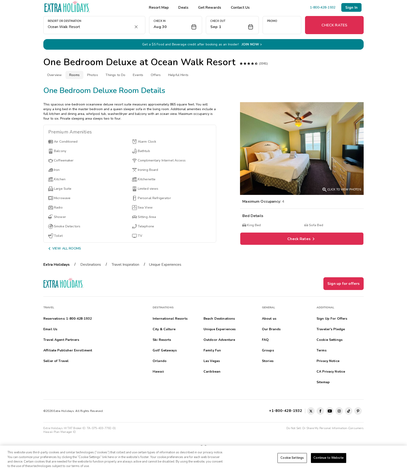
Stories (267, 361)
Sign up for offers (343, 283)
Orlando (160, 361)
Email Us (50, 329)
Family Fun (212, 350)
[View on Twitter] (311, 411)
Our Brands (271, 329)
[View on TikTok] (348, 411)
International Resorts (170, 318)
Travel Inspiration (125, 264)
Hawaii (158, 371)
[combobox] (89, 27)
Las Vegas (212, 361)
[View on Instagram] (339, 411)
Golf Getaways (165, 350)
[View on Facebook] (320, 411)
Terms (321, 350)
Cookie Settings (292, 458)
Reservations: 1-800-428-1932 (67, 318)
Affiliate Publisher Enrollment (67, 350)
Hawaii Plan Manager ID (59, 432)
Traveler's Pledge (331, 329)
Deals (183, 7)
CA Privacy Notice (331, 371)
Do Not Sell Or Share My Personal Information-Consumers (325, 428)
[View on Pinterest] (358, 411)
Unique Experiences (165, 264)
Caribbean (212, 371)
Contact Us (240, 7)
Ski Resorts (162, 340)
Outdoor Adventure (219, 340)
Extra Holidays (56, 264)
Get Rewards (209, 7)
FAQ (265, 340)
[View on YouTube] (330, 411)
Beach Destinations (219, 318)
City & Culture (164, 329)
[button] (175, 25)
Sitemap (323, 382)
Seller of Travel (56, 361)
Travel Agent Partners (61, 340)
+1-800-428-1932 (286, 410)
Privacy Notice (328, 361)
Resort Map (159, 7)
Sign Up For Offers (332, 318)
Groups (268, 350)
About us (269, 318)
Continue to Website (328, 458)
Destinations (90, 264)
